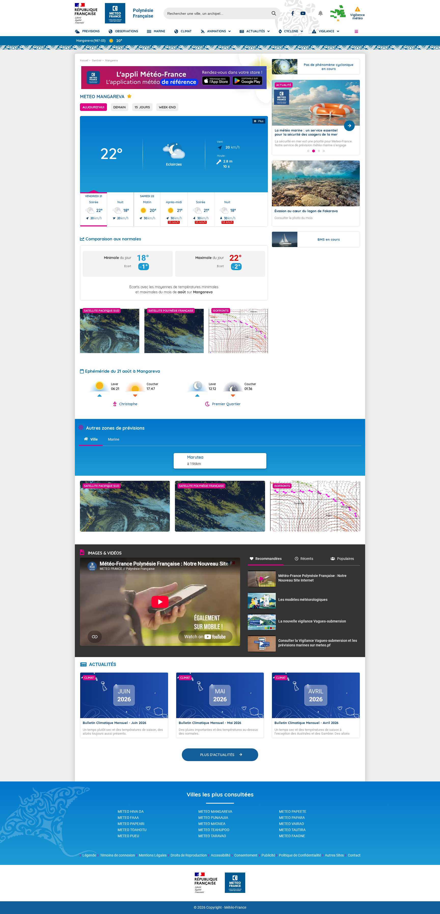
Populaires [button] (345, 559)
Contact (354, 855)
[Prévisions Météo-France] (115, 13)
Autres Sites (334, 855)
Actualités (255, 31)
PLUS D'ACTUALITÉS (217, 754)
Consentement (245, 855)
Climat (186, 31)
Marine (159, 31)
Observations (126, 31)
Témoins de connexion (117, 855)
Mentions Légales (153, 855)
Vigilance (326, 31)
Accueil (84, 60)
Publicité (268, 855)
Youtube (303, 13)
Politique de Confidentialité (300, 855)
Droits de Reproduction (189, 855)
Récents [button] (306, 559)
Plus (261, 121)
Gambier (96, 60)
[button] (356, 31)
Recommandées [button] (268, 559)
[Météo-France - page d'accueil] (235, 883)
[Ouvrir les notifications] (320, 13)
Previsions (91, 31)
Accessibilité (220, 855)
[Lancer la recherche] (274, 13)
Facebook (292, 13)
